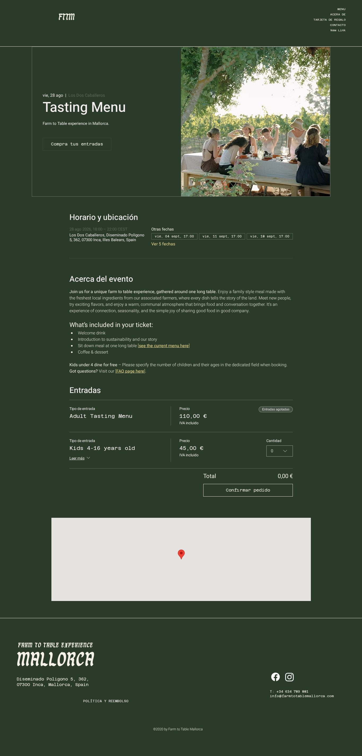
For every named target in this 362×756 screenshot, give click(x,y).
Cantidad (273, 441)
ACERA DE (338, 14)
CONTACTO (338, 25)
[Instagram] (289, 677)
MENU (341, 9)
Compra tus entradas (77, 144)
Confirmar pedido (248, 490)
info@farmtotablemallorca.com (302, 696)
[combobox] (279, 451)
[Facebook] (275, 677)
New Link (338, 30)
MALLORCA (56, 660)
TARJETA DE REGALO (330, 19)
